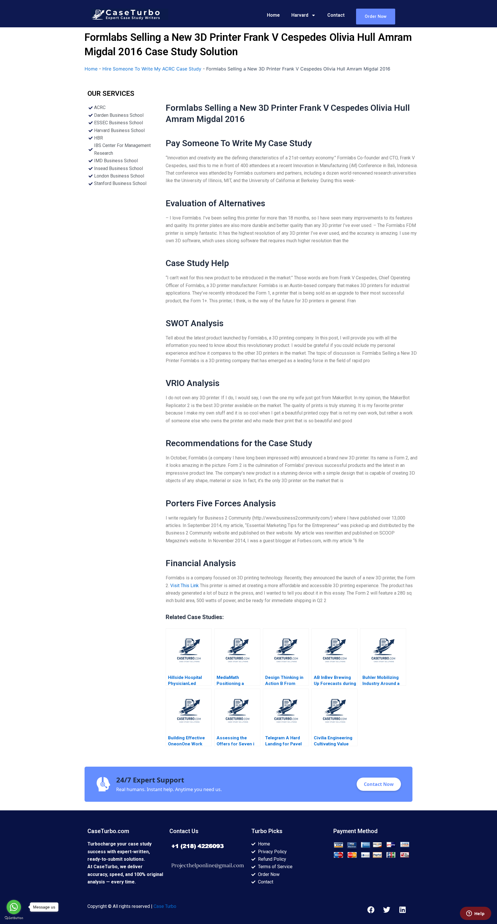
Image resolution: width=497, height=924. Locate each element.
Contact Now (379, 784)
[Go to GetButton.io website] (14, 918)
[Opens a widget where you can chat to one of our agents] (475, 914)
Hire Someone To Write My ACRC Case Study (151, 69)
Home (273, 15)
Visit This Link (184, 585)
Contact (336, 15)
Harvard (299, 15)
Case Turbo (165, 906)
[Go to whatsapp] (14, 907)
